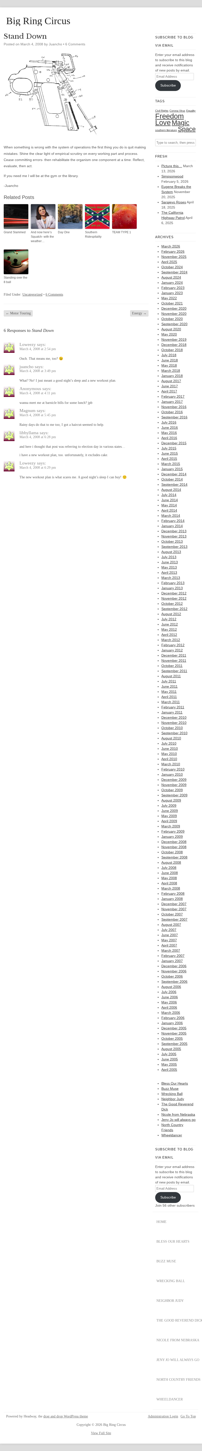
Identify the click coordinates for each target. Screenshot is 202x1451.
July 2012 (168, 619)
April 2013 (169, 572)
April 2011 (169, 697)
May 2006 (169, 1002)
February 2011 (172, 707)
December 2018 (173, 345)
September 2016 (174, 417)
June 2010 (169, 749)
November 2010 (173, 723)
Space (187, 129)
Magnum (27, 410)
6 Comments (75, 44)
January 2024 (172, 283)
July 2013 (168, 557)
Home (161, 1222)
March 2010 (170, 764)
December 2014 (173, 474)
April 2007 (169, 945)
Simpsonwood (172, 176)
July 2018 (168, 355)
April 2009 (169, 821)
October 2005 (172, 1038)
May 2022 (169, 298)
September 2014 (174, 484)
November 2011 (173, 661)
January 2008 (172, 899)
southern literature (166, 130)
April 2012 (169, 635)
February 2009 (173, 831)
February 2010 (173, 769)
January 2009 (172, 837)
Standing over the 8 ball (15, 280)
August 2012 (171, 614)
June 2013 (169, 562)
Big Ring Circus (38, 21)
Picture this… (171, 166)
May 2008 (169, 878)
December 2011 (173, 655)
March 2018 (170, 371)
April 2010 (169, 759)
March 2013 (170, 578)
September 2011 (174, 671)
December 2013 (173, 531)
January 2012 (172, 650)
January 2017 (172, 402)
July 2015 (168, 448)
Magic (180, 122)
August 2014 (171, 490)
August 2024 (171, 277)
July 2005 (168, 1054)
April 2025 (169, 262)
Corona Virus (177, 110)
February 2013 (173, 583)
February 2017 (173, 396)
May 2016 (169, 433)
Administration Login (163, 1416)
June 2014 (169, 500)
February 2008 (173, 894)
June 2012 (169, 624)
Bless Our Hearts (174, 1083)
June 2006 (169, 997)
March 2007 (170, 950)
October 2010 (172, 728)
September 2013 (174, 547)
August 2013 (171, 552)
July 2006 (168, 992)
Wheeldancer (171, 1135)
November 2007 (173, 909)
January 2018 (172, 376)
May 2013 (169, 567)
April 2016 (169, 438)
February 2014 (173, 521)
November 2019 (173, 339)
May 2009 (169, 816)
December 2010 (173, 717)
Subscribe (168, 85)
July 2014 (168, 495)
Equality (191, 110)
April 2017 (169, 391)
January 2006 (172, 1023)
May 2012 (169, 629)
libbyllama (28, 432)
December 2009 (173, 780)
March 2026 (170, 246)
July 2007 (168, 930)
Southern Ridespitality (93, 234)
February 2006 (173, 1018)
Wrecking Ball (172, 1094)
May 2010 (169, 754)
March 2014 (170, 516)
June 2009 (169, 811)
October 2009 (172, 790)
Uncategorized (32, 294)
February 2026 (173, 251)
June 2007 (169, 935)
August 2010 (171, 738)
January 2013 (172, 588)
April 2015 (169, 459)
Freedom (169, 116)
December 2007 (173, 904)
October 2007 (172, 914)
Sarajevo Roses (173, 202)
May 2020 (169, 334)
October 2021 (172, 303)
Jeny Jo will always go (178, 1120)
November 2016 (173, 407)
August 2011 (171, 676)
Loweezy (27, 344)
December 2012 (173, 593)
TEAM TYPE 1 (121, 232)
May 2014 (169, 505)
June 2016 (169, 428)
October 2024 (172, 267)
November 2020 (173, 314)
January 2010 (172, 774)
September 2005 (174, 1044)
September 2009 (174, 795)
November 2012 (173, 598)
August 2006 (171, 987)
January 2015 (172, 469)
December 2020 (173, 308)
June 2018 (169, 360)
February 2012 (173, 645)
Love (163, 122)
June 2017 (169, 386)
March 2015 (170, 464)
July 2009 (168, 805)
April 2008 (169, 883)
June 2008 (169, 873)
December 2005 (173, 1028)
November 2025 (173, 257)
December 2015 (173, 443)
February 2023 (173, 288)
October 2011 (172, 666)
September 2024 (174, 272)
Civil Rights (161, 110)
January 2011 (172, 712)
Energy (139, 313)
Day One (64, 232)
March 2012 (170, 640)
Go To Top (188, 1416)
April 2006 (169, 1007)
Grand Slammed (15, 232)
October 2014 (172, 479)
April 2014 (169, 510)
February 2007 (173, 956)
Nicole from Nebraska (178, 1114)
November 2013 (173, 536)
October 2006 (172, 976)
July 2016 (168, 422)
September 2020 (174, 324)
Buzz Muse (170, 1089)
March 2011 (170, 702)
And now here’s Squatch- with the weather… (42, 237)
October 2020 (172, 319)
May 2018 (169, 365)
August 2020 (171, 329)
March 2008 (170, 888)
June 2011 (169, 686)
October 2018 (172, 350)
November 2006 (173, 971)
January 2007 (172, 961)
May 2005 (169, 1064)
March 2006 (170, 1013)
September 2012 (174, 609)
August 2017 (171, 381)
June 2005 (169, 1059)
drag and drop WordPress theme (65, 1416)
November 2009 (173, 785)
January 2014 (172, 526)
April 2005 (169, 1070)
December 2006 (173, 966)
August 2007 (171, 925)
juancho (26, 366)
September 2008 (174, 857)
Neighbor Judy (172, 1099)
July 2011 (168, 681)
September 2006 (174, 982)
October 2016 (172, 412)
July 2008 (168, 868)
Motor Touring (18, 313)
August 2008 (171, 862)
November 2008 (173, 847)
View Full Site (101, 1433)
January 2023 (172, 293)
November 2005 (173, 1033)
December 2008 (173, 842)
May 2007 (169, 940)
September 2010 (174, 733)
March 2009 (170, 826)
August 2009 (171, 800)
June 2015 (169, 453)
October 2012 (172, 604)
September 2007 (174, 919)
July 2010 (168, 743)
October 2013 (172, 541)
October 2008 (172, 852)
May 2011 (169, 692)
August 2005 (171, 1049)
